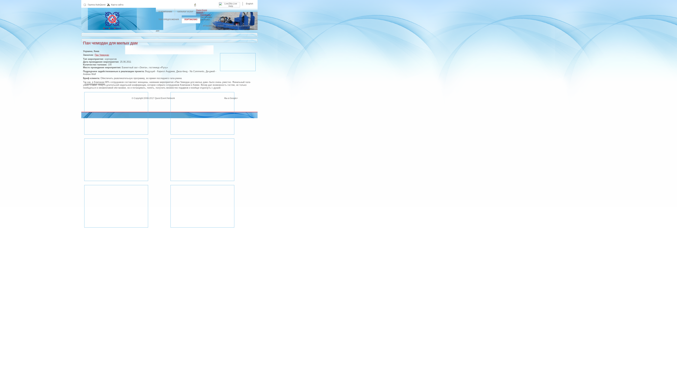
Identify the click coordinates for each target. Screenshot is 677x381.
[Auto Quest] (118, 29)
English (249, 3)
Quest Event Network (201, 11)
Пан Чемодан (102, 55)
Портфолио (205, 15)
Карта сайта (117, 5)
